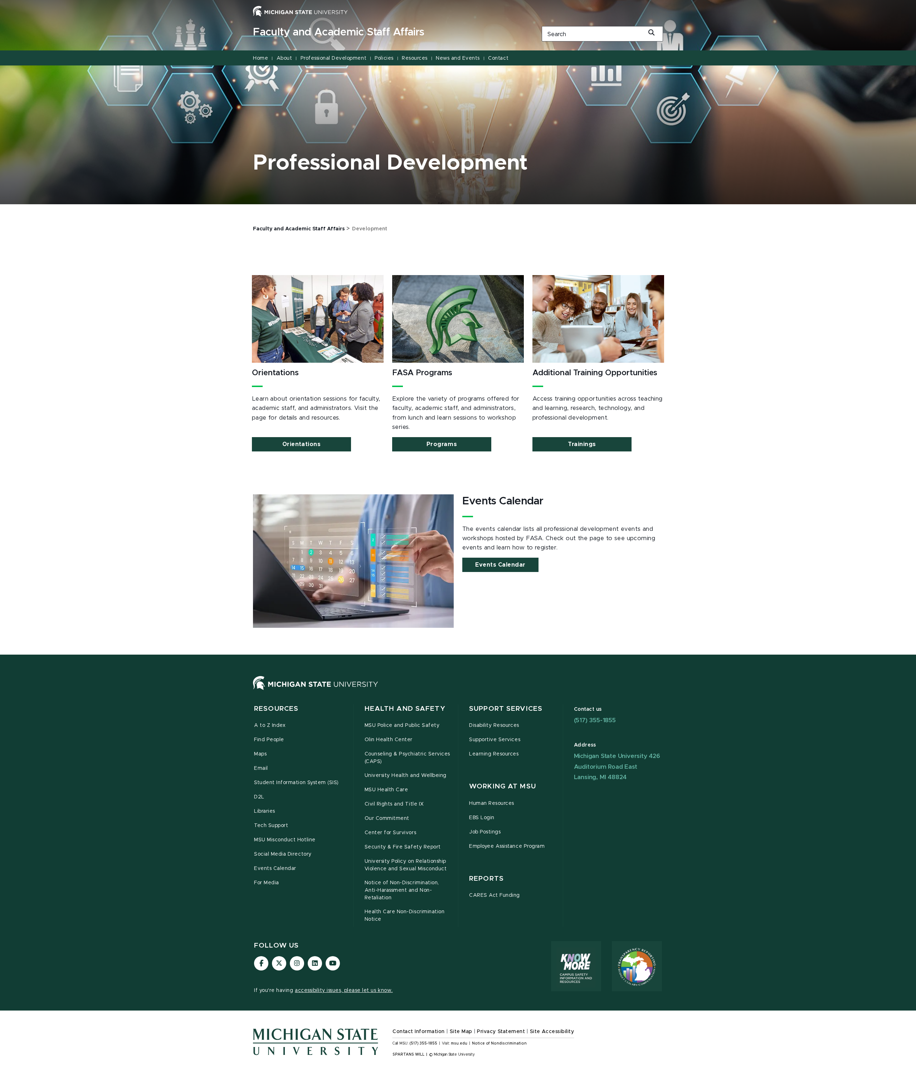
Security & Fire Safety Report (403, 847)
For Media (266, 882)
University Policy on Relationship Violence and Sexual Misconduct (406, 865)
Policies (384, 58)
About (284, 58)
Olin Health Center (389, 739)
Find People (269, 739)
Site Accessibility (552, 1031)
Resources (415, 58)
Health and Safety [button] (405, 708)
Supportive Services (494, 739)
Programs (442, 444)
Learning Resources (494, 754)
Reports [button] (486, 878)
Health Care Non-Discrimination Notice (405, 915)
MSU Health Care (386, 789)
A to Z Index (270, 725)
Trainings (582, 444)
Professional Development (333, 58)
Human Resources (491, 803)
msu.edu (459, 1043)
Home (260, 58)
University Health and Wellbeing (406, 775)
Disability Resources (494, 725)
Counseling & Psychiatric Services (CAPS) (407, 758)
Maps (260, 754)
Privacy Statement (501, 1031)
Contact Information (419, 1031)
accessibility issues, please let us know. (344, 990)
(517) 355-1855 (595, 720)
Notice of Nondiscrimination (499, 1043)
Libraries (264, 811)
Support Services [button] (505, 708)
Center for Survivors (390, 832)
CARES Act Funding (494, 895)
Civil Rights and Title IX (394, 804)
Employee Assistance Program (507, 846)
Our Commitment (387, 818)
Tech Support (271, 825)
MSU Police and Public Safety (402, 725)
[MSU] (315, 690)
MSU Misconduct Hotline (285, 839)
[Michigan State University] (300, 11)
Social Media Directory (283, 854)
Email (261, 768)
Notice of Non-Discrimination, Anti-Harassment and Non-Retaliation (402, 890)
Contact (498, 58)
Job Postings (485, 832)
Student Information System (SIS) (296, 782)
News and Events (458, 58)
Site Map (461, 1031)
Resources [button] (276, 708)
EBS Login (481, 817)
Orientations (301, 444)
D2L (259, 796)
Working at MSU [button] (502, 786)
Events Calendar (500, 565)
